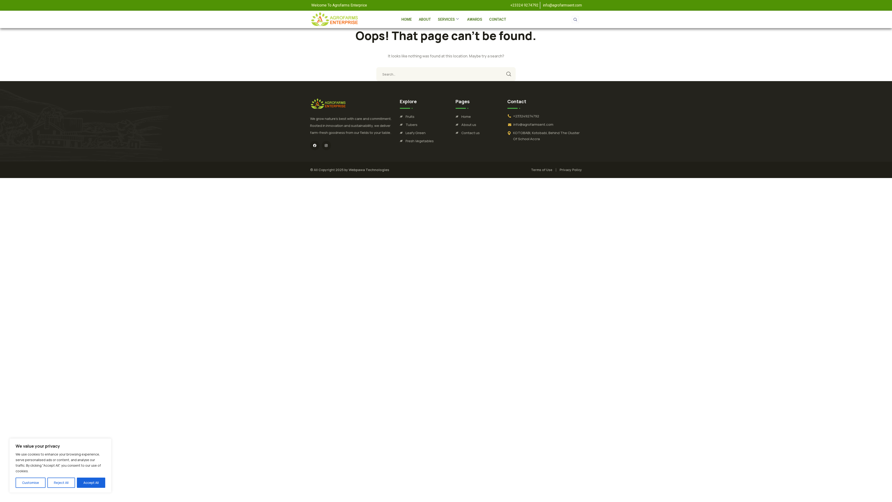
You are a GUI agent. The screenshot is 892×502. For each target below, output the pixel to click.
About (425, 19)
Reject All (61, 482)
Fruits (410, 116)
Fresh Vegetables (420, 141)
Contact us (470, 132)
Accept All (91, 482)
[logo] (328, 103)
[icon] (314, 145)
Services (446, 19)
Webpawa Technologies (369, 169)
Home (406, 19)
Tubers (411, 124)
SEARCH (508, 74)
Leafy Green (416, 132)
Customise (30, 482)
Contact (497, 19)
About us (468, 124)
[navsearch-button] (575, 19)
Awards (474, 19)
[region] (60, 465)
